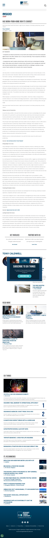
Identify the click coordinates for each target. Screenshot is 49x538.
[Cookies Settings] (2, 535)
